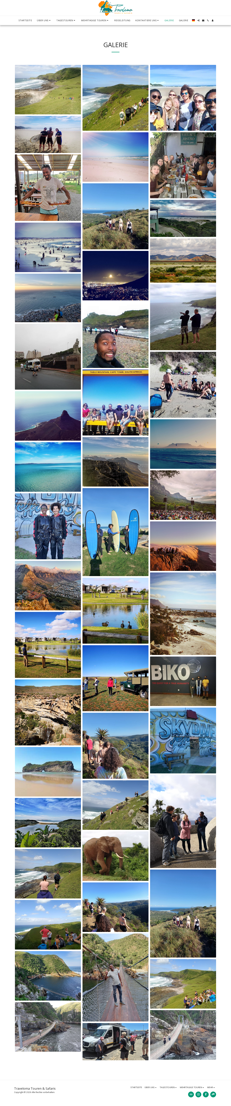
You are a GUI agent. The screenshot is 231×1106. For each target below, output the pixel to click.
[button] (44, 20)
